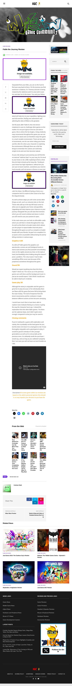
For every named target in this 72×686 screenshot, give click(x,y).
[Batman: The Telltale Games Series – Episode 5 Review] (53, 540)
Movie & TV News (8, 616)
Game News (6, 602)
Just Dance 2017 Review (44, 587)
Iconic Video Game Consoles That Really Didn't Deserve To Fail (63, 109)
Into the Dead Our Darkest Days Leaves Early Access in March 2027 (18, 636)
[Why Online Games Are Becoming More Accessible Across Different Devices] (59, 168)
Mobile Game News (8, 605)
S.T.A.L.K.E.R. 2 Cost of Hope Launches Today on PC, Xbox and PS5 (17, 645)
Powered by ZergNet (41, 426)
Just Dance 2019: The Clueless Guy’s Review (16, 555)
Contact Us (61, 674)
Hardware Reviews (43, 616)
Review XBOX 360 (14, 476)
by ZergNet (64, 70)
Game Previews (42, 605)
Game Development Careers (11, 620)
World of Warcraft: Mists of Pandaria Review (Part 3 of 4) (36, 515)
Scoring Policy (19, 674)
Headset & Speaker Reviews (45, 609)
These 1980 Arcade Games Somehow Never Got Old (43, 445)
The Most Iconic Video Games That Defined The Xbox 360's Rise (54, 88)
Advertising (29, 674)
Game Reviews (6, 46)
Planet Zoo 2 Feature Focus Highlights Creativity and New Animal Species (18, 640)
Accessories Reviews (43, 620)
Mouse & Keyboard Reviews (45, 612)
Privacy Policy (51, 674)
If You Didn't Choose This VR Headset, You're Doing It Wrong (54, 109)
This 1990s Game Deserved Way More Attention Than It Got (43, 465)
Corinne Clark (10, 54)
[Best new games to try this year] (53, 213)
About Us (10, 674)
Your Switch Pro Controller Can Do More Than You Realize (15, 445)
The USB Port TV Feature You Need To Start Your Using (24, 445)
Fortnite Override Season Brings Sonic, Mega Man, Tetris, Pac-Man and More (18, 631)
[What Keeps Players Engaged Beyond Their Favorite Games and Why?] (53, 231)
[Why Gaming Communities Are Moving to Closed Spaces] (53, 220)
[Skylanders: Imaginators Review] (19, 572)
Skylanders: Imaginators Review (12, 587)
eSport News (6, 609)
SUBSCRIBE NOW (59, 146)
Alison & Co (57, 185)
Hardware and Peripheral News (12, 612)
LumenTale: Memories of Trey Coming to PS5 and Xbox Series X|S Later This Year (17, 650)
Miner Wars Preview (10, 513)
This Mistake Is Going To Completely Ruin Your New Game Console (63, 88)
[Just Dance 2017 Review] (53, 572)
